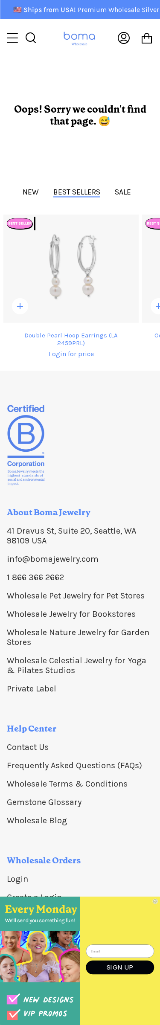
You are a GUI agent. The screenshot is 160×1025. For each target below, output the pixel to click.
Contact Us (28, 747)
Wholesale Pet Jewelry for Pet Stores (76, 596)
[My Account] (123, 37)
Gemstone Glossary (44, 802)
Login (17, 879)
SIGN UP (120, 967)
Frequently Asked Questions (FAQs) (74, 765)
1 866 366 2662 (35, 577)
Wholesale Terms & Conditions (67, 784)
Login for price (71, 354)
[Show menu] (13, 38)
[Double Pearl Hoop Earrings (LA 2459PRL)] (71, 269)
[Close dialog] (155, 901)
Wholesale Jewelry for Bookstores (71, 614)
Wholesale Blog (37, 820)
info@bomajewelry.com (53, 559)
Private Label (31, 689)
